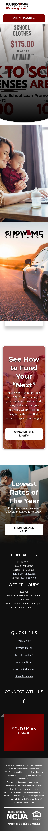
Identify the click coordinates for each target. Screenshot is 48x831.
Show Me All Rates (24, 529)
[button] (24, 18)
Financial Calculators (24, 669)
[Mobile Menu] (42, 6)
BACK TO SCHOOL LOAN (18, 91)
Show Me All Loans (24, 434)
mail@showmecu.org (24, 573)
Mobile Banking (24, 654)
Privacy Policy (24, 647)
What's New (24, 640)
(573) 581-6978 (28, 577)
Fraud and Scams (24, 662)
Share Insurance (24, 676)
